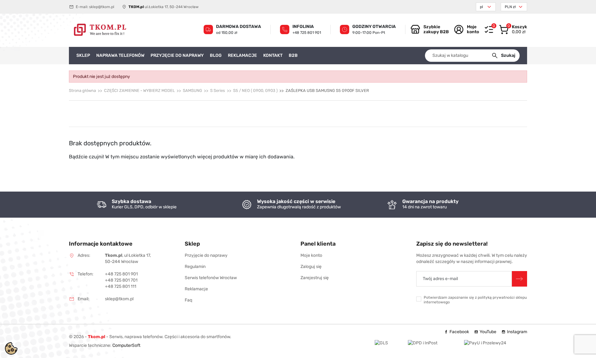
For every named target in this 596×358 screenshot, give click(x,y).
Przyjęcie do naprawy (206, 255)
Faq (188, 300)
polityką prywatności (496, 297)
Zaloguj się (311, 266)
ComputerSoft (126, 345)
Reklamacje (196, 289)
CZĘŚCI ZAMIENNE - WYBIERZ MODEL (139, 90)
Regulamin (195, 266)
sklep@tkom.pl (101, 7)
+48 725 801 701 (121, 280)
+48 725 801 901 (306, 32)
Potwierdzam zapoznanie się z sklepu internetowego (475, 300)
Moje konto (311, 255)
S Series (217, 90)
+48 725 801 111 (120, 286)
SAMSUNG (192, 90)
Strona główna (82, 90)
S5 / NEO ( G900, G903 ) (255, 90)
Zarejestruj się (314, 277)
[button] (513, 29)
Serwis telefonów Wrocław (211, 277)
